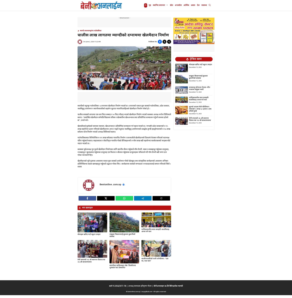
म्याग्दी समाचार (84, 31)
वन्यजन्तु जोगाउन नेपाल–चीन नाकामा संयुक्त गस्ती (199, 88)
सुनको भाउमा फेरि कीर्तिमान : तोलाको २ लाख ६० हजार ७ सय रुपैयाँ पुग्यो (200, 109)
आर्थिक (186, 5)
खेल (171, 5)
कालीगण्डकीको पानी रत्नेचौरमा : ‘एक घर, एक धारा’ (154, 260)
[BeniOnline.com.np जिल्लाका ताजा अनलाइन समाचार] (101, 5)
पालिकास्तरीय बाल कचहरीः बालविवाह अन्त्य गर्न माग (155, 230)
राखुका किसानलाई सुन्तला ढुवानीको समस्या (122, 235)
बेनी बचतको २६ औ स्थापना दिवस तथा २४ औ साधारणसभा (91, 261)
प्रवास (193, 5)
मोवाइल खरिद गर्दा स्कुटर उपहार (89, 234)
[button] (210, 5)
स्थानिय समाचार (159, 5)
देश (198, 5)
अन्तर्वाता (178, 5)
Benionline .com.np (110, 184)
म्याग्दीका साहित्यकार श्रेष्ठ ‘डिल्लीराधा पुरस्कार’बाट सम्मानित (123, 266)
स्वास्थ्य (204, 5)
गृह (150, 5)
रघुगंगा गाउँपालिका (95, 31)
